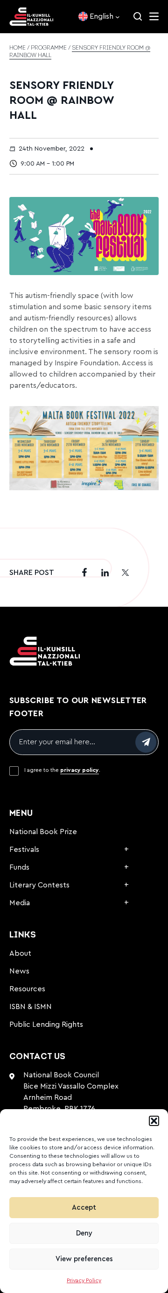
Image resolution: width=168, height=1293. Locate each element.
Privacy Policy (84, 1280)
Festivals (24, 849)
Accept (84, 1207)
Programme (49, 48)
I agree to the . (62, 770)
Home (17, 48)
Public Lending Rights (46, 1024)
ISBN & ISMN (30, 1006)
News (19, 971)
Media (19, 903)
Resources (27, 989)
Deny (84, 1233)
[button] (154, 1121)
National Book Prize (43, 831)
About (20, 953)
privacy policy (79, 770)
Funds (19, 867)
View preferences (84, 1259)
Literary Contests (39, 885)
